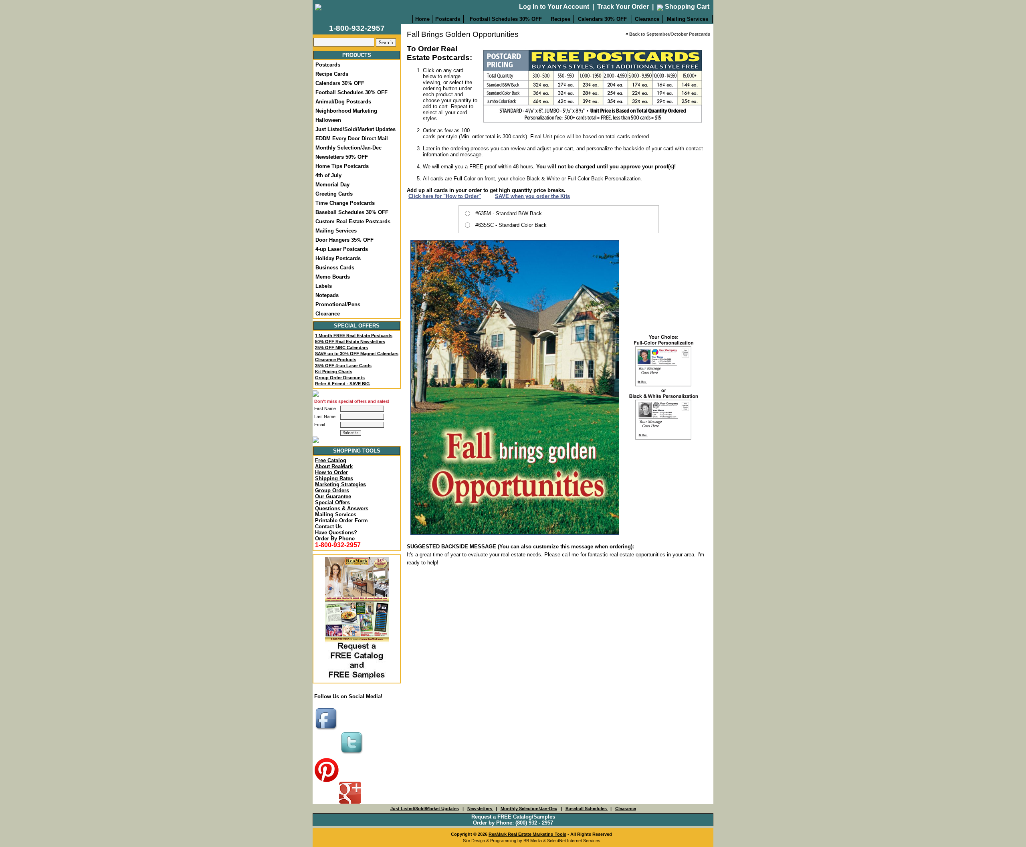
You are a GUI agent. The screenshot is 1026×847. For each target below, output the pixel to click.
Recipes (560, 19)
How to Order (331, 472)
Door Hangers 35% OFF (344, 240)
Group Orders (332, 490)
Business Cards (334, 268)
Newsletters (480, 808)
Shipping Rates (334, 478)
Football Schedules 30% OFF (506, 19)
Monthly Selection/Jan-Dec (348, 148)
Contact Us (328, 527)
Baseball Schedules (587, 808)
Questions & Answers (341, 508)
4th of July (328, 175)
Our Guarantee (333, 496)
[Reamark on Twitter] (353, 755)
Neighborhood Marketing (346, 111)
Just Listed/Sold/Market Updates (355, 129)
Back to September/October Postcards (669, 34)
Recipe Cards (331, 74)
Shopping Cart (686, 6)
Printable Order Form (341, 520)
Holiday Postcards (338, 258)
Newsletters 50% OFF (341, 157)
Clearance (647, 19)
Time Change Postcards (345, 203)
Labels (323, 286)
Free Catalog (330, 460)
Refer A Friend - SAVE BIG (342, 383)
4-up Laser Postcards (341, 249)
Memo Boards (332, 277)
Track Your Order (623, 6)
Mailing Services (687, 19)
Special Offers (332, 502)
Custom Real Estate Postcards (352, 221)
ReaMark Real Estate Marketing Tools (527, 834)
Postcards (447, 19)
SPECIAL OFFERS (357, 326)
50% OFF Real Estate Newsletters (350, 341)
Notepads (327, 295)
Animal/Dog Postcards (343, 102)
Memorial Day (332, 185)
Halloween (328, 120)
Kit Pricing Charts (333, 371)
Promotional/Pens (337, 304)
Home (422, 19)
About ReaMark (334, 466)
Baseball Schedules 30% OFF (351, 212)
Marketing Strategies (340, 484)
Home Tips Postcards (342, 166)
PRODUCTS (356, 55)
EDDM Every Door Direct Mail (351, 138)
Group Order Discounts (340, 377)
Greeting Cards (334, 194)
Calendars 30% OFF (602, 19)
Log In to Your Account (554, 6)
